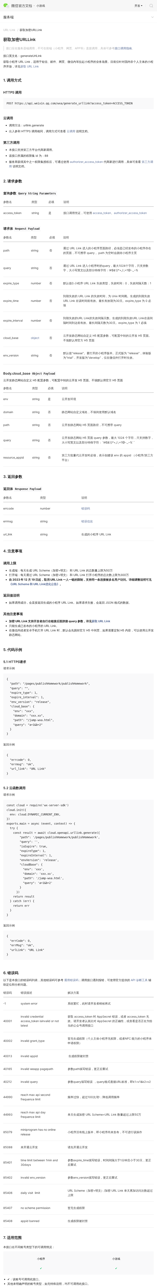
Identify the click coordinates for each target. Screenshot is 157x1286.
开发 (137, 5)
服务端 (8, 17)
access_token (102, 213)
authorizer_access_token (86, 161)
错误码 (85, 508)
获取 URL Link (29, 66)
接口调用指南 (123, 48)
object (35, 338)
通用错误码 (71, 980)
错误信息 (87, 521)
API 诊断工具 (139, 980)
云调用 (71, 131)
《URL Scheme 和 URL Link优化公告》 (34, 584)
